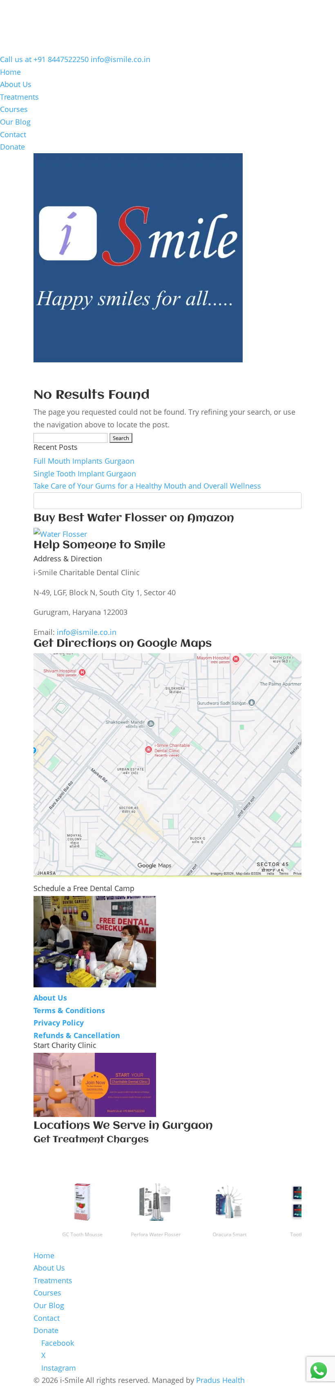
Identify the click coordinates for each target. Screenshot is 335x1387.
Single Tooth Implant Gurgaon (85, 473)
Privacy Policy (59, 1022)
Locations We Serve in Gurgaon (123, 1126)
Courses (14, 109)
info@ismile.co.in (86, 632)
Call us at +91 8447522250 (44, 59)
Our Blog (15, 122)
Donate (12, 147)
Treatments (19, 97)
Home (10, 72)
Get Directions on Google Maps (123, 644)
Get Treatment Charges (91, 1140)
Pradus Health (220, 1380)
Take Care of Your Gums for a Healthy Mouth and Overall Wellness (147, 486)
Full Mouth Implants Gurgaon (84, 461)
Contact (13, 134)
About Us (15, 84)
